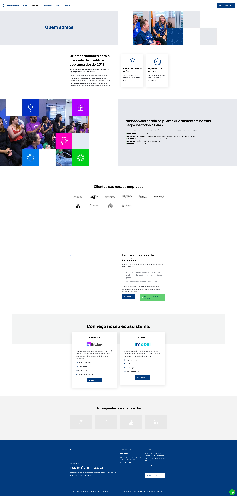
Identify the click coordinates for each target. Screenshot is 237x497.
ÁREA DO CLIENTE (225, 5)
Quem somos (127, 491)
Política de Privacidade (154, 491)
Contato (143, 491)
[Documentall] (10, 5)
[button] (233, 457)
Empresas (136, 491)
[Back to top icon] (165, 491)
